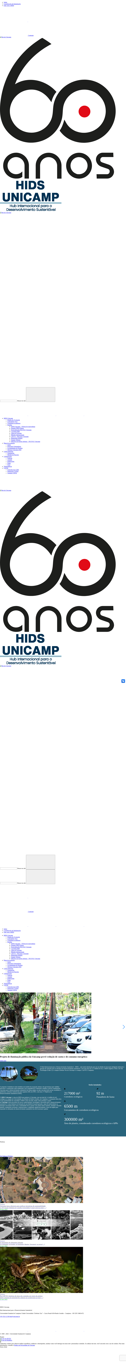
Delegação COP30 (12, 471)
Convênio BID (15, 431)
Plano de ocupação (9, 443)
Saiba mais (3, 1060)
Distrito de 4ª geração (13, 420)
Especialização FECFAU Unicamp (21, 430)
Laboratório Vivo (12, 421)
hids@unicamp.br (15, 1316)
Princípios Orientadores (14, 446)
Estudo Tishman (15, 440)
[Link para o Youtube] (98, 415)
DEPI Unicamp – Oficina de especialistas (23, 426)
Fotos (9, 463)
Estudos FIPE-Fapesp (17, 428)
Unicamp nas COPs (13, 470)
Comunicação (8, 456)
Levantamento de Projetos (15, 448)
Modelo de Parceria (13, 455)
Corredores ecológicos (13, 423)
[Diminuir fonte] (42, 21)
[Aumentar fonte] (14, 21)
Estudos (9, 425)
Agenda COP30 (12, 473)
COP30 (6, 468)
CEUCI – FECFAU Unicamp (20, 436)
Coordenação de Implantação (12, 4)
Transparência (8, 466)
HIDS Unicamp (8, 418)
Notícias (9, 458)
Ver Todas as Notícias (6, 1156)
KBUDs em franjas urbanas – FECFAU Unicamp (25, 441)
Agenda (9, 460)
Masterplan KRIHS (16, 438)
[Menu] (14, 489)
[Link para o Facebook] (14, 415)
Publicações (10, 461)
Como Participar (8, 451)
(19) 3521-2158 (5, 1316)
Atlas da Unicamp (16, 433)
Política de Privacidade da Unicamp (24, 1345)
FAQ (8, 465)
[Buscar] (14, 854)
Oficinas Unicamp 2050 (14, 450)
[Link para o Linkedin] (42, 415)
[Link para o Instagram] (70, 415)
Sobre (5, 2)
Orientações (10, 453)
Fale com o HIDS (9, 5)
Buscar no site (21, 401)
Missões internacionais (17, 435)
